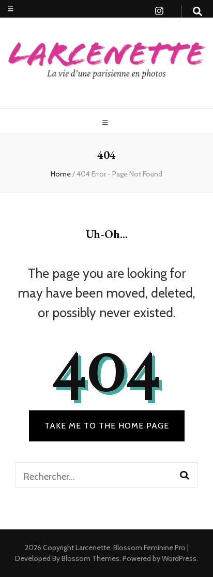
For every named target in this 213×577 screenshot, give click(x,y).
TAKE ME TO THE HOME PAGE (106, 426)
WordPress (179, 558)
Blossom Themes (89, 558)
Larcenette (92, 547)
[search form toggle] (197, 12)
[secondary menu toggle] (10, 9)
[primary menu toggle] (106, 123)
